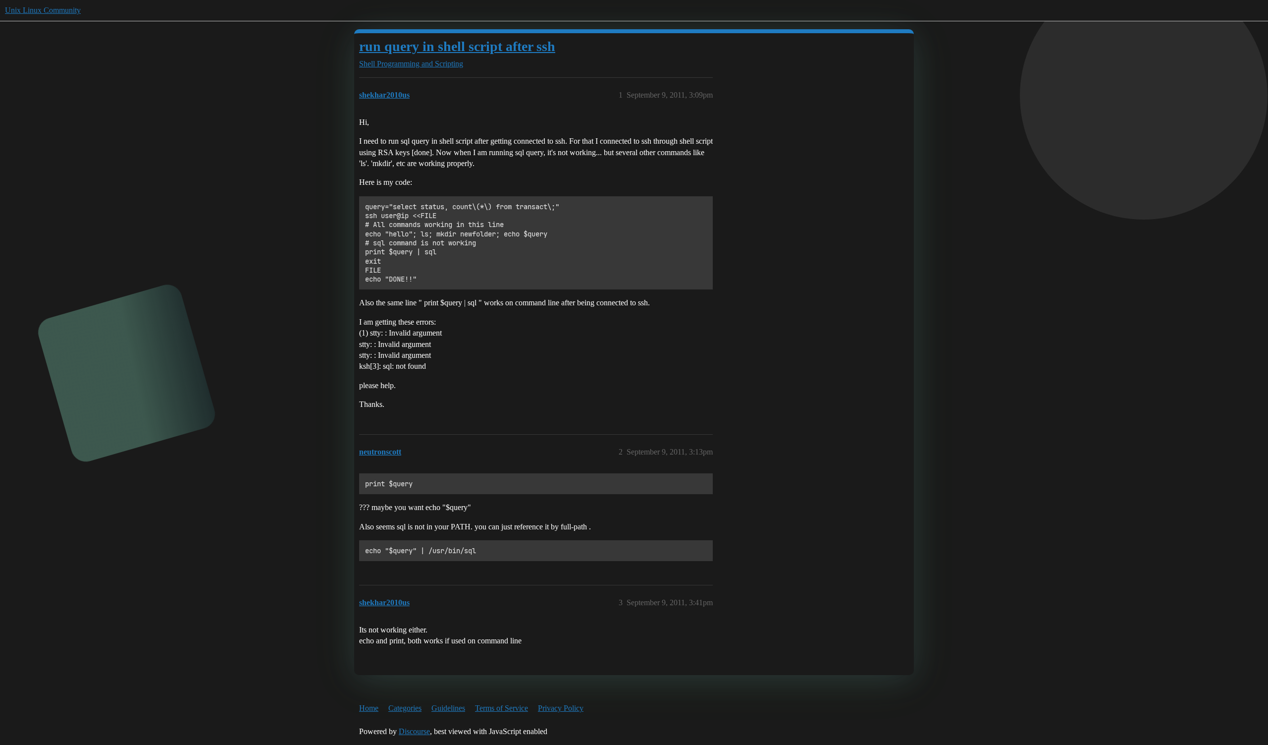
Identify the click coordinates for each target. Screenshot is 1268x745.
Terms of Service (501, 708)
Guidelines (448, 708)
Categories (405, 708)
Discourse (414, 731)
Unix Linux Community (43, 10)
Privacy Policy (560, 708)
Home (368, 708)
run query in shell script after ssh (457, 46)
